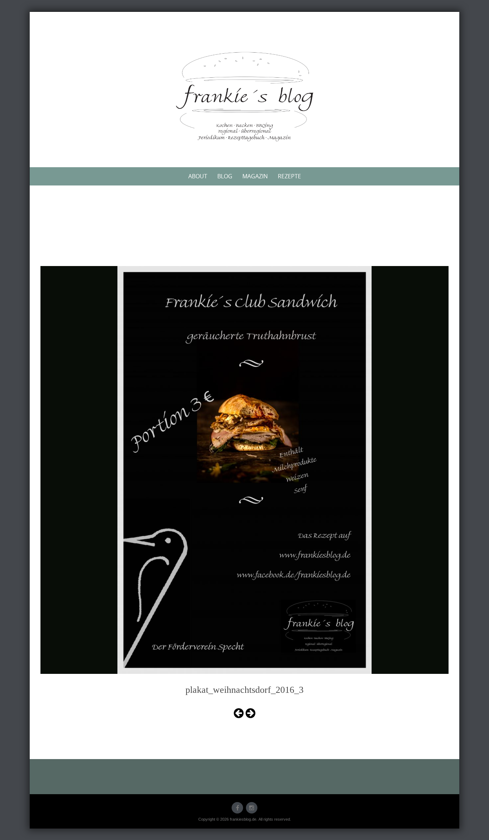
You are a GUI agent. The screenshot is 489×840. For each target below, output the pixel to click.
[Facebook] (237, 808)
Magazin (255, 176)
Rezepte (289, 176)
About (197, 176)
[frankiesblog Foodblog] (244, 96)
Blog (224, 176)
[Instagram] (251, 808)
